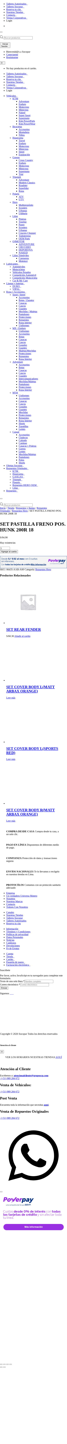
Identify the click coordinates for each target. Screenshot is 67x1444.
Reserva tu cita (13, 9)
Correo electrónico (10, 984)
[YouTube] (12, 993)
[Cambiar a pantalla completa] (4, 1364)
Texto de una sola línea (12, 981)
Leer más (10, 697)
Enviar (4, 988)
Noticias (10, 940)
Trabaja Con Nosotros (17, 907)
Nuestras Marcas (14, 901)
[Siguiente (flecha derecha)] (4, 1367)
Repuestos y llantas (25, 508)
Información (12, 928)
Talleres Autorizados (16, 3)
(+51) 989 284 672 (9, 1078)
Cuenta (9, 953)
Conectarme (12, 54)
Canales (10, 912)
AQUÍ (58, 1057)
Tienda (10, 508)
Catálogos (11, 943)
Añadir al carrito (22, 636)
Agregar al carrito (9, 551)
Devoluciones (13, 945)
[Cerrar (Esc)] (10, 1364)
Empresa (10, 893)
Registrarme (12, 57)
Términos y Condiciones (18, 931)
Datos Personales (14, 937)
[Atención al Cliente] (33, 1188)
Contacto (11, 15)
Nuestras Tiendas (15, 12)
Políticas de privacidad (17, 934)
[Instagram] (13, 993)
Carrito (10, 959)
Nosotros (10, 898)
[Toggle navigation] (1, 32)
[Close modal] (1, 1191)
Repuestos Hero (20, 511)
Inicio (3, 508)
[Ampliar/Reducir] (1, 1364)
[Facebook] (10, 993)
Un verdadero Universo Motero (21, 896)
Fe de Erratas (12, 948)
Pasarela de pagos (15, 962)
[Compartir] (7, 1364)
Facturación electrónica (18, 965)
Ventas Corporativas (16, 17)
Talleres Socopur (14, 6)
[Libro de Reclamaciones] (13, 1028)
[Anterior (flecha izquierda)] (1, 1367)
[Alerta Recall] (56, 837)
